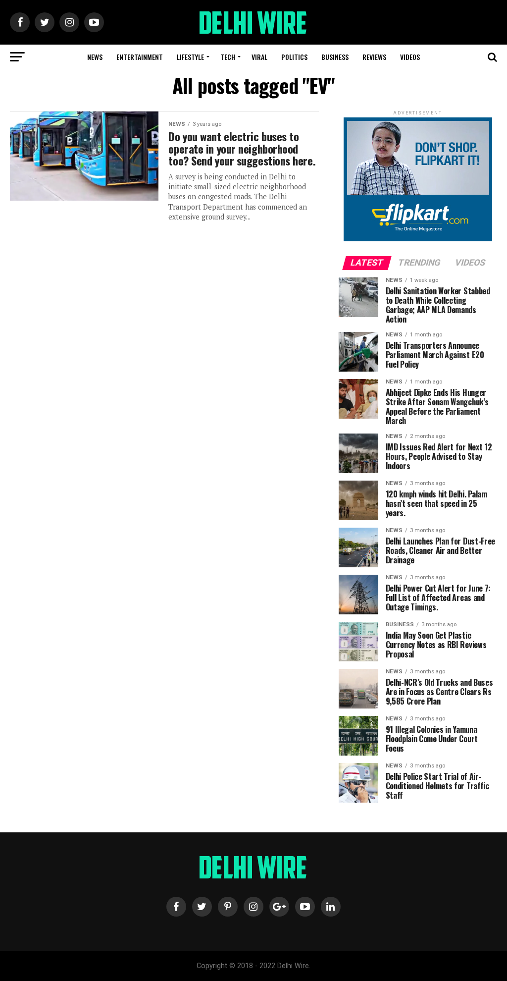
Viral (259, 57)
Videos (410, 57)
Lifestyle (190, 57)
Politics (294, 57)
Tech (227, 57)
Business (335, 57)
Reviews (374, 57)
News (94, 57)
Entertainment (139, 57)
